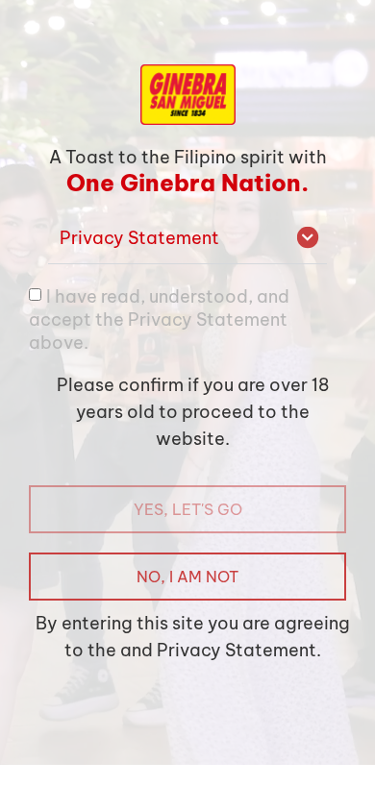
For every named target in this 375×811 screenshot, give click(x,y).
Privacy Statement (139, 238)
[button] (187, 238)
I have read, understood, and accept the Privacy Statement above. (159, 318)
